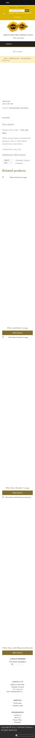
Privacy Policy (17, 720)
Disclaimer (17, 722)
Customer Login (21, 7)
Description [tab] (6, 118)
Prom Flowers (24, 108)
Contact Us (17, 715)
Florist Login (12, 7)
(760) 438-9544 (18, 38)
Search (27, 10)
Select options (18, 333)
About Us (17, 717)
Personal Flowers (14, 108)
